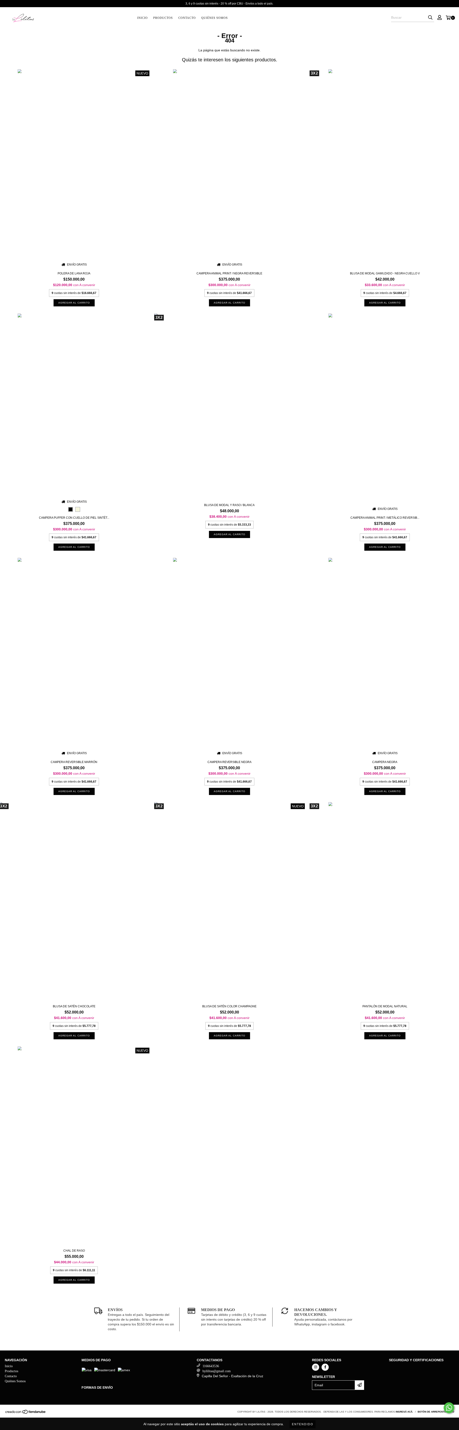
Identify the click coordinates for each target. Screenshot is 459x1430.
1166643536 (210, 1366)
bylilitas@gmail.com (216, 1371)
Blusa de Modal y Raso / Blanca (229, 505)
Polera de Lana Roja (74, 273)
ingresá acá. (404, 1411)
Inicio (142, 18)
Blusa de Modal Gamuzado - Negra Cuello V (385, 273)
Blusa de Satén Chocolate (74, 1006)
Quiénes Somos (214, 18)
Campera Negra (384, 762)
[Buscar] (430, 17)
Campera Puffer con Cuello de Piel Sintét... (74, 517)
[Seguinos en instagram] (315, 1367)
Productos (163, 18)
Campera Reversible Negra (229, 762)
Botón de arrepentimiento (436, 1411)
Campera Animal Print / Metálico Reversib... (384, 517)
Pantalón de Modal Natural (384, 1006)
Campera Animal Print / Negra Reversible (229, 273)
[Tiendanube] (26, 1413)
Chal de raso (74, 1250)
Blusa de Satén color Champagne (229, 1006)
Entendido (302, 1424)
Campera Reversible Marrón (74, 762)
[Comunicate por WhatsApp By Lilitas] (449, 1407)
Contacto (187, 18)
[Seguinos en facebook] (325, 1367)
